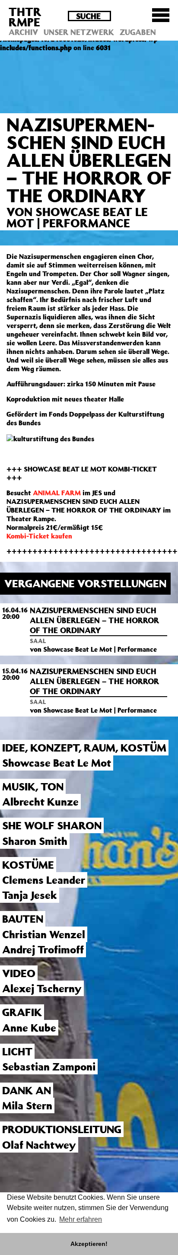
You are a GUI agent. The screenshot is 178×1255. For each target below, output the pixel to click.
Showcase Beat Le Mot (56, 763)
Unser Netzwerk (79, 32)
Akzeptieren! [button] (89, 1243)
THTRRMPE (25, 16)
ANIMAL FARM (57, 492)
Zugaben (138, 32)
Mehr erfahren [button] (80, 1219)
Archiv (23, 32)
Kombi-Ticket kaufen (39, 536)
